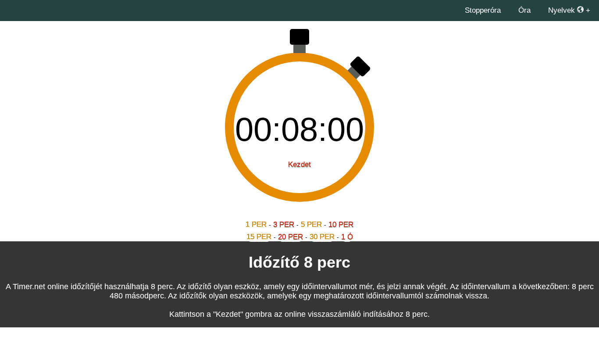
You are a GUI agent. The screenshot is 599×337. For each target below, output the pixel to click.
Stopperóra (483, 10)
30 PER (322, 237)
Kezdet (299, 164)
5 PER (311, 224)
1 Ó (347, 237)
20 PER (290, 237)
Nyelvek (562, 10)
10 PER (340, 224)
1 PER (256, 224)
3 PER (283, 224)
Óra (524, 10)
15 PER (258, 237)
